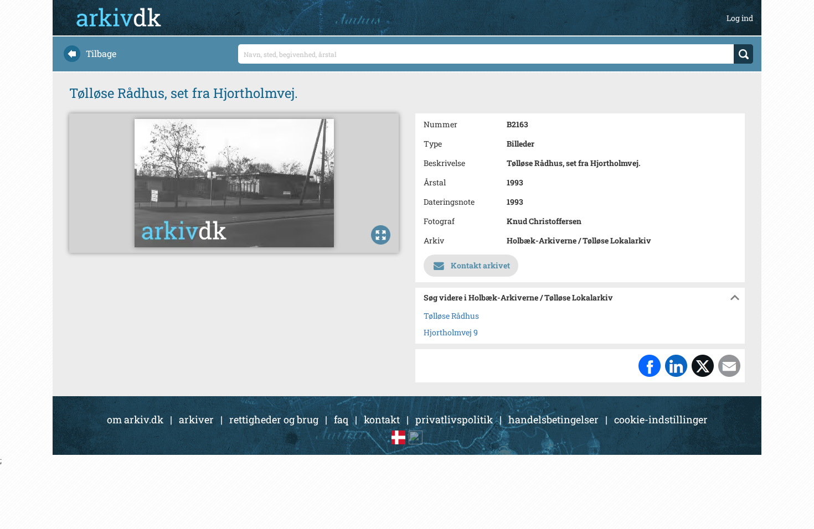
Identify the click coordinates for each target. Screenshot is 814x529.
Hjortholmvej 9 (451, 332)
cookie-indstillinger (661, 419)
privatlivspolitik (454, 419)
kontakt (382, 419)
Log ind (740, 18)
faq (341, 419)
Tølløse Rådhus (451, 315)
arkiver (196, 419)
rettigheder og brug (273, 419)
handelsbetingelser (553, 419)
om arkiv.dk (135, 419)
